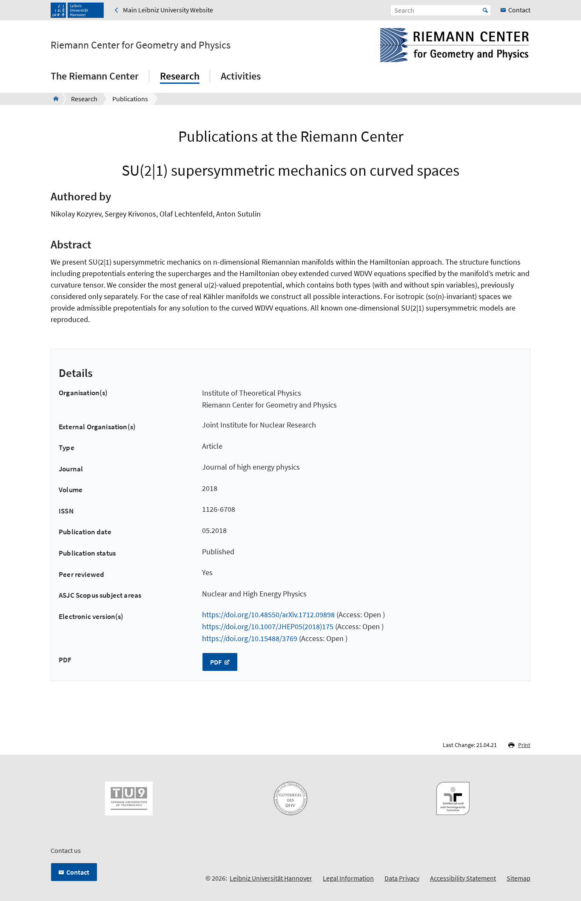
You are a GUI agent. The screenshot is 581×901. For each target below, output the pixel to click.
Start (485, 10)
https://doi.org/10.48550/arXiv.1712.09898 (268, 614)
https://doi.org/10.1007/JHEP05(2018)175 (267, 626)
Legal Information (348, 878)
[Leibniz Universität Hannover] (77, 10)
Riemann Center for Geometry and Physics (141, 45)
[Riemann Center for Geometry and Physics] (53, 99)
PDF (216, 662)
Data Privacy (401, 878)
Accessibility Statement (463, 878)
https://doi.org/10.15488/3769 (249, 638)
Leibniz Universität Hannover (271, 878)
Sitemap (518, 878)
